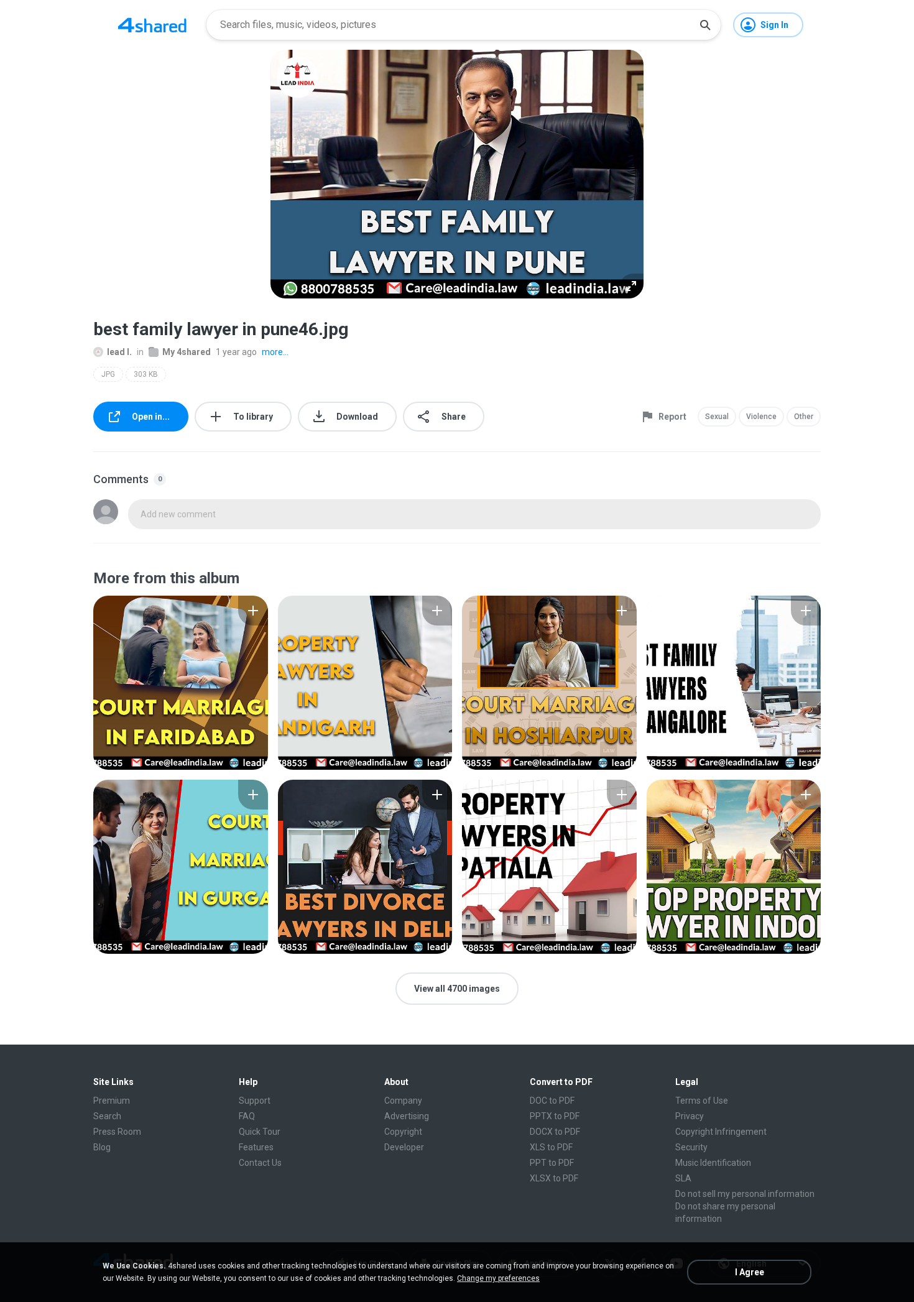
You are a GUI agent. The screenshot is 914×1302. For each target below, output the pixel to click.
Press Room (117, 1132)
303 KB (146, 374)
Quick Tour (259, 1132)
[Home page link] (152, 25)
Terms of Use (701, 1101)
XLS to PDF (551, 1147)
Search (107, 1116)
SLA (683, 1178)
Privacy (689, 1116)
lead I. (119, 352)
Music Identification (713, 1163)
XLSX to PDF (554, 1178)
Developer (404, 1147)
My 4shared (186, 352)
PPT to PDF (552, 1163)
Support (254, 1101)
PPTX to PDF (554, 1116)
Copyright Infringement (721, 1132)
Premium (111, 1101)
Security (691, 1147)
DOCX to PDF (555, 1132)
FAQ (247, 1116)
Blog (102, 1147)
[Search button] (705, 25)
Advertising (406, 1116)
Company (403, 1101)
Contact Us (260, 1163)
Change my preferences (498, 1278)
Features (256, 1147)
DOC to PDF (552, 1101)
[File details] (180, 683)
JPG (108, 374)
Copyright (403, 1132)
